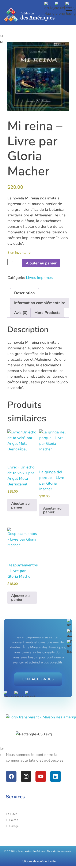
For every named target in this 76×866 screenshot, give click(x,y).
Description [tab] (24, 292)
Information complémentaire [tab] (39, 302)
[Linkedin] (55, 776)
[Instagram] (26, 776)
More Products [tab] (47, 312)
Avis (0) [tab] (20, 312)
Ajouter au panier (41, 263)
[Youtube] (40, 776)
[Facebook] (11, 776)
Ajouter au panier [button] (20, 505)
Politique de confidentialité (38, 861)
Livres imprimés (39, 277)
